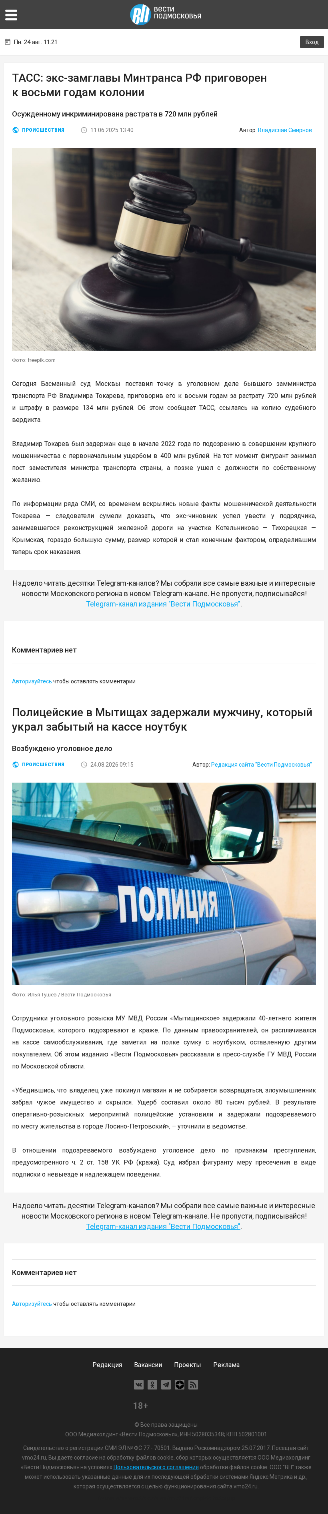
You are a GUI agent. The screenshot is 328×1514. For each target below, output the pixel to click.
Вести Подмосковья (166, 14)
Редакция (107, 1365)
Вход (312, 42)
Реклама (226, 1365)
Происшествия (43, 130)
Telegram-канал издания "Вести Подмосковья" (163, 604)
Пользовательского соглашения (156, 1467)
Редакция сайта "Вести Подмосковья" (261, 764)
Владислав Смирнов (285, 130)
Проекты (187, 1365)
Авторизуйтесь (32, 681)
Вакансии (148, 1365)
